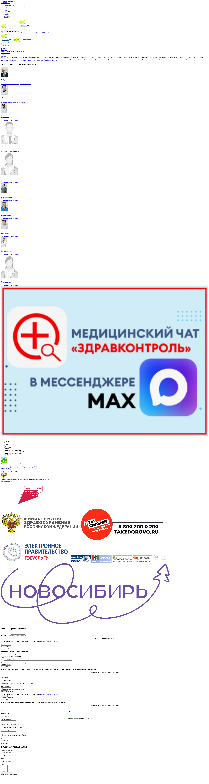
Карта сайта (19, 467)
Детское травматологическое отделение (29, 57)
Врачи (19, 33)
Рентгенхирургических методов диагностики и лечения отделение (56, 59)
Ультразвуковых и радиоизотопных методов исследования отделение (150, 59)
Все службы (4, 54)
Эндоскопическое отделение (50, 60)
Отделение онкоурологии (146, 57)
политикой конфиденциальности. (48, 641)
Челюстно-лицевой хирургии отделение (30, 60)
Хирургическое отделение (192, 59)
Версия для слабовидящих (8, 1)
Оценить (9, 481)
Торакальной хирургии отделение (103, 59)
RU (2, 3)
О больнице (4, 33)
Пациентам (24, 33)
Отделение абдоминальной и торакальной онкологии (124, 57)
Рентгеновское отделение (30, 59)
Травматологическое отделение (122, 59)
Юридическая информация (8, 467)
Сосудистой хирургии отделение (84, 59)
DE (6, 3)
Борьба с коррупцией (29, 467)
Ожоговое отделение (103, 57)
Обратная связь (39, 467)
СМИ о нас (45, 33)
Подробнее (4, 481)
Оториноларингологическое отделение (164, 57)
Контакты (39, 33)
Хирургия (3, 56)
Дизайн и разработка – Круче (9, 471)
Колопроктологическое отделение (68, 57)
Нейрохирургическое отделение (87, 57)
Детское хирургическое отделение (49, 57)
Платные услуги (12, 33)
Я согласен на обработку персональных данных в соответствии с (30, 641)
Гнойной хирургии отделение (9, 57)
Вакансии (51, 33)
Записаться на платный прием (8, 31)
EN (4, 3)
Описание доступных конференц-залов (12, 654)
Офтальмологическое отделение (184, 57)
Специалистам (31, 33)
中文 (8, 3)
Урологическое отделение (177, 59)
